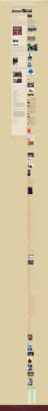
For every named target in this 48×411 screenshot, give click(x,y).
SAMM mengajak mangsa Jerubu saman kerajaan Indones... (31, 310)
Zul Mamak (28, 239)
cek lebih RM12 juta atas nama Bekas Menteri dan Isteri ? (33, 110)
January (29, 323)
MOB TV (28, 270)
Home (19, 136)
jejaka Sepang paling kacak (29, 210)
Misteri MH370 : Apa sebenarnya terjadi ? (31, 303)
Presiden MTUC (28, 222)
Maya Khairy (28, 217)
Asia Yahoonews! (28, 268)
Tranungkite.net (28, 282)
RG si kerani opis (28, 223)
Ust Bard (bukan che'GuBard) (29, 234)
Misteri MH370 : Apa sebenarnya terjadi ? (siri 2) (32, 302)
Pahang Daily (28, 275)
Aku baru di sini (28, 178)
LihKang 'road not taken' (29, 215)
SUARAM (28, 251)
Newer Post (13, 136)
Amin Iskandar (28, 199)
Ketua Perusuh (28, 213)
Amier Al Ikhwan (28, 198)
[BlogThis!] (19, 117)
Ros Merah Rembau (29, 225)
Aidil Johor (28, 196)
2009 (28, 328)
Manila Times (28, 273)
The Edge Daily (28, 278)
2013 (28, 325)
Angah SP (28, 201)
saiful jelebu (28, 227)
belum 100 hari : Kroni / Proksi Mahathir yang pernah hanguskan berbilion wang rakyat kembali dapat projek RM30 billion (33, 98)
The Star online (28, 280)
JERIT (27, 249)
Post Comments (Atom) (16, 137)
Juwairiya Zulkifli (28, 211)
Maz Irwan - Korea (28, 218)
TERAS (28, 252)
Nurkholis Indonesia (29, 220)
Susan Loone (28, 229)
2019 (28, 289)
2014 (28, 324)
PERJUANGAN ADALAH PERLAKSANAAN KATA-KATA (23, 3)
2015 (28, 292)
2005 (28, 331)
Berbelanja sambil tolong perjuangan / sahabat (31, 180)
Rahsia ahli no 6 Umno (29, 185)
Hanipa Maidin (28, 208)
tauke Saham (28, 232)
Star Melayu (28, 277)
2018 (28, 290)
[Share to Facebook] (20, 117)
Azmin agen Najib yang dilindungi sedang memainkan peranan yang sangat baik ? (32, 120)
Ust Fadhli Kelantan (29, 235)
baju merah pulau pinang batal (16, 118)
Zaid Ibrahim (28, 237)
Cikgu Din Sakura (28, 204)
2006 (28, 330)
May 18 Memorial (28, 245)
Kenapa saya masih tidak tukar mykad (30, 183)
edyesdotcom (28, 206)
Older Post (25, 136)
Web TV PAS (28, 283)
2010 (28, 327)
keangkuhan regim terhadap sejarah (30, 182)
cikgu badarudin (28, 203)
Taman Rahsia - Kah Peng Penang (30, 230)
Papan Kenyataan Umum (32, 113)
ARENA (28, 243)
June (28, 320)
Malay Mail (28, 271)
